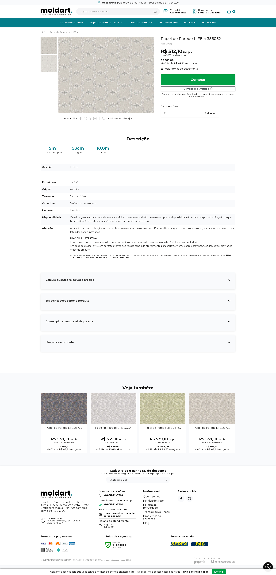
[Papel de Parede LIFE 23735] (64, 423)
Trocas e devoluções (156, 511)
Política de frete (153, 500)
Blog (146, 523)
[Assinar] (167, 480)
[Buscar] (155, 11)
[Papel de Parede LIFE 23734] (113, 423)
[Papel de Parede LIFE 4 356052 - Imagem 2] (49, 63)
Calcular (210, 113)
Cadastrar (215, 13)
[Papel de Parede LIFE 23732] (212, 423)
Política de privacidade (150, 506)
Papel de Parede (59, 32)
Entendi (218, 571)
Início (43, 32)
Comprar (198, 80)
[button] (49, 45)
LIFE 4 (74, 32)
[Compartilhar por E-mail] (94, 118)
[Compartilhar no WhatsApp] (85, 118)
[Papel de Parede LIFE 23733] (162, 423)
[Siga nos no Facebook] (181, 498)
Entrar (201, 13)
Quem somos (151, 496)
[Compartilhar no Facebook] (80, 118)
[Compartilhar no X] (90, 118)
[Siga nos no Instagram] (189, 498)
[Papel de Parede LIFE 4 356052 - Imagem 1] (49, 45)
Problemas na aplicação (152, 517)
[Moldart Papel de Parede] (57, 12)
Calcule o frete (170, 106)
